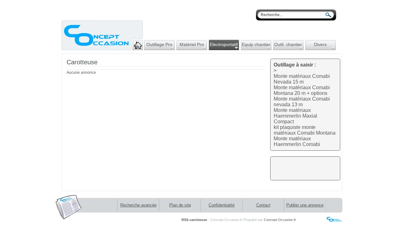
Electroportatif (224, 44)
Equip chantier (256, 44)
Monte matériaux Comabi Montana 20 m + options (302, 90)
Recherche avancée (138, 205)
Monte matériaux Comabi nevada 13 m (302, 101)
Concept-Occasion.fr (280, 220)
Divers (320, 44)
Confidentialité (222, 205)
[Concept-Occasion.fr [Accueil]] (102, 48)
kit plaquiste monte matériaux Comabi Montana (305, 130)
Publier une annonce (305, 205)
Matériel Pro (192, 44)
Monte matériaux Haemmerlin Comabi (297, 141)
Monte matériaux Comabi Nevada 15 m (302, 78)
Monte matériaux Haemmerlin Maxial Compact (295, 116)
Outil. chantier (288, 44)
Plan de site (180, 205)
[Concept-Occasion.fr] (319, 220)
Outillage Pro (159, 44)
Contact (263, 205)
